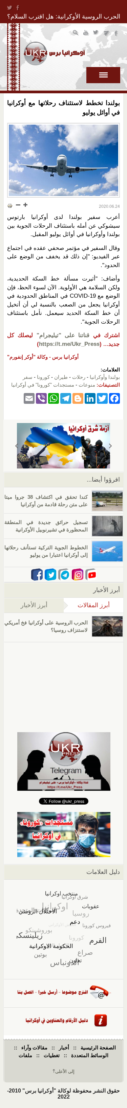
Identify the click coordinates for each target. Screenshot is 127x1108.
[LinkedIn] (90, 398)
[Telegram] (65, 398)
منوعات (87, 385)
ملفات (25, 1055)
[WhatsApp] (53, 398)
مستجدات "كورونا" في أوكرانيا (42, 385)
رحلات (78, 377)
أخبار (64, 1047)
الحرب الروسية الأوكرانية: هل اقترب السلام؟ (63, 16)
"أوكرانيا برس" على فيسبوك (116, 33)
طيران (61, 377)
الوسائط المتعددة (89, 1055)
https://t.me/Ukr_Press (69, 344)
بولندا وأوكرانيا (105, 377)
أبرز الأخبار (34, 605)
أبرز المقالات (87, 605)
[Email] (29, 398)
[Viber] (41, 398)
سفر (28, 377)
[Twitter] (102, 398)
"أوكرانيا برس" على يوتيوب (86, 33)
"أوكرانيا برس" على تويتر (96, 33)
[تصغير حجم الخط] (18, 205)
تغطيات (52, 1055)
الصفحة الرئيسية (98, 1047)
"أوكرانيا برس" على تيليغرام (106, 33)
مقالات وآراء (34, 1047)
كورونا (43, 377)
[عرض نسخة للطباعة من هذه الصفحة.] (10, 205)
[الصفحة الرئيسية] (54, 53)
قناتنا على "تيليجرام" (63, 335)
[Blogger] (77, 398)
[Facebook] (114, 398)
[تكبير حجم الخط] (25, 205)
